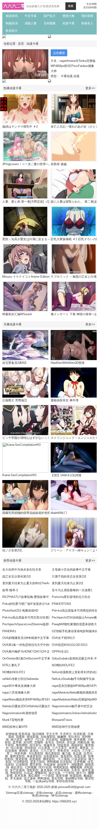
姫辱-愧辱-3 (10, 590)
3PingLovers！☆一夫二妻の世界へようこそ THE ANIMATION (43, 164)
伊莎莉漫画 (61, 770)
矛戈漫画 (16, 778)
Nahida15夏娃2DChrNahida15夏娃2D (26, 706)
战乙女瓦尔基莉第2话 (16, 576)
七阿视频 (31, 767)
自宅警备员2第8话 (14, 362)
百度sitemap (25, 792)
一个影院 (68, 773)
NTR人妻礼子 (11, 665)
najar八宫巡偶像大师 (16, 692)
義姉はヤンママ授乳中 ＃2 (20, 126)
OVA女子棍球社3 (63, 638)
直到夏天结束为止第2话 (67, 583)
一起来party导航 (43, 781)
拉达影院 (66, 761)
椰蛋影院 (49, 759)
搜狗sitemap (83, 792)
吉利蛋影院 (51, 756)
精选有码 (12, 16)
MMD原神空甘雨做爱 (66, 727)
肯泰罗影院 (34, 756)
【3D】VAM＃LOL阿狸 (66, 475)
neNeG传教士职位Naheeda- (20, 679)
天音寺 (75, 770)
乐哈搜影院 (48, 736)
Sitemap (11, 792)
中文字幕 (31, 16)
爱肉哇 (23, 750)
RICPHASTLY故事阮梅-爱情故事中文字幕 (30, 597)
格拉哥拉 (17, 767)
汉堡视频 (80, 761)
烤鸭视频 (53, 761)
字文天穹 (52, 734)
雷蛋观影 (35, 759)
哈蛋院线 (76, 775)
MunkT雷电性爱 (12, 720)
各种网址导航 (74, 778)
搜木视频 (80, 739)
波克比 (34, 750)
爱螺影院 (41, 773)
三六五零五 (59, 748)
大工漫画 (64, 759)
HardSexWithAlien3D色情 (67, 362)
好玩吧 (27, 742)
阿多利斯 (20, 753)
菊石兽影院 (52, 753)
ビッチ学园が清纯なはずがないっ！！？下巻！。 (35, 438)
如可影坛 (36, 745)
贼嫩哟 (61, 736)
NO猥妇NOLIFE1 (13, 672)
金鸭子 (28, 739)
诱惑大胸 (68, 16)
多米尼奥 (20, 775)
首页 (21, 43)
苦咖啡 (38, 742)
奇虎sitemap (40, 795)
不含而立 (66, 734)
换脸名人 (87, 23)
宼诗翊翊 (38, 734)
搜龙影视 (21, 759)
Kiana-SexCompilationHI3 (19, 475)
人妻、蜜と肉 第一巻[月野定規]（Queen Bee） (33, 201)
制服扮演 (12, 23)
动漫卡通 (68, 23)
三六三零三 (48, 750)
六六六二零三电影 (20, 6)
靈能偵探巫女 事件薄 (65, 400)
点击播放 (59, 53)
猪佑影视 (33, 736)
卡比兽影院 (35, 753)
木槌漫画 (49, 764)
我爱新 (20, 736)
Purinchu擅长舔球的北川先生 (71, 597)
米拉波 (71, 742)
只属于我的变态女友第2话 (69, 576)
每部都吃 (22, 745)
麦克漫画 (46, 770)
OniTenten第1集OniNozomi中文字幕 (26, 658)
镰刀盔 (66, 753)
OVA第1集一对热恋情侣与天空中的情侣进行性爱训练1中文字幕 (44, 645)
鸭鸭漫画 (44, 778)
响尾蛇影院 (60, 767)
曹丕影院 (36, 764)
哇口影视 (17, 748)
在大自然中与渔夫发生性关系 (21, 569)
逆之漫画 (30, 778)
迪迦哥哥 (49, 745)
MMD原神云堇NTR (14, 727)
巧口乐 (39, 739)
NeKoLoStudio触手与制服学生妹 (73, 679)
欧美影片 (12, 30)
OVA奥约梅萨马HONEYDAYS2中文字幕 (29, 651)
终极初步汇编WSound (17, 314)
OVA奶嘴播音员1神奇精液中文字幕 (25, 638)
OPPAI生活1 (60, 651)
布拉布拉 (74, 736)
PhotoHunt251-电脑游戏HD (20, 610)
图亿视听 (34, 775)
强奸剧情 (87, 16)
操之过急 (55, 773)
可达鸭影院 (20, 761)
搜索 (70, 6)
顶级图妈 (77, 764)
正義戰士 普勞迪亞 (14, 400)
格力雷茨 (17, 739)
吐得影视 (80, 734)
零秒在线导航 (65, 781)
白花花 (28, 773)
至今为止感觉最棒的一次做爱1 (72, 590)
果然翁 (84, 748)
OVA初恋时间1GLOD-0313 (69, 645)
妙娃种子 (63, 764)
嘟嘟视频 (76, 767)
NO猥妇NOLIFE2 (63, 665)
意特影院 (30, 748)
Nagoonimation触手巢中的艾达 (72, 706)
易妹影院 (77, 745)
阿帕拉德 (84, 742)
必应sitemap (63, 792)
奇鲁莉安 (63, 750)
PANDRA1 (9, 631)
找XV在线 (45, 767)
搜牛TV (81, 773)
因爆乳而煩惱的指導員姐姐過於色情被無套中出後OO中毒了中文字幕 (48, 513)
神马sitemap (59, 795)
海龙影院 (66, 756)
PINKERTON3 (61, 604)
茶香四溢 (24, 734)
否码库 (60, 742)
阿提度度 (63, 745)
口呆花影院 (79, 759)
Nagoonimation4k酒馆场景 (19, 713)
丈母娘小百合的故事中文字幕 (71, 569)
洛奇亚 (73, 748)
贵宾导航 (57, 778)
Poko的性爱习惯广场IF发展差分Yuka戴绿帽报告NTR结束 (40, 604)
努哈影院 (16, 773)
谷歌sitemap (44, 792)
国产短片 (49, 16)
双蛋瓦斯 (80, 756)
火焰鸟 (75, 750)
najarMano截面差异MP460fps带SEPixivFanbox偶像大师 (39, 699)
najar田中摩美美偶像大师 (19, 686)
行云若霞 (44, 748)
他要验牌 (66, 739)
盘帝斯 (17, 742)
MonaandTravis (62, 720)
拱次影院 (52, 739)
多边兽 (77, 753)
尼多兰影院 (37, 761)
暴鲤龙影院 (17, 756)
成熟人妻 (31, 23)
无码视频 (49, 23)
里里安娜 (62, 775)
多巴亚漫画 (17, 770)
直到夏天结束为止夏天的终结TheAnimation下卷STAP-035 (40, 583)
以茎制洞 (22, 764)
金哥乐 (49, 742)
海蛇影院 (33, 770)
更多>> (90, 88)
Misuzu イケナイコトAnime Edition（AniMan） (34, 276)
